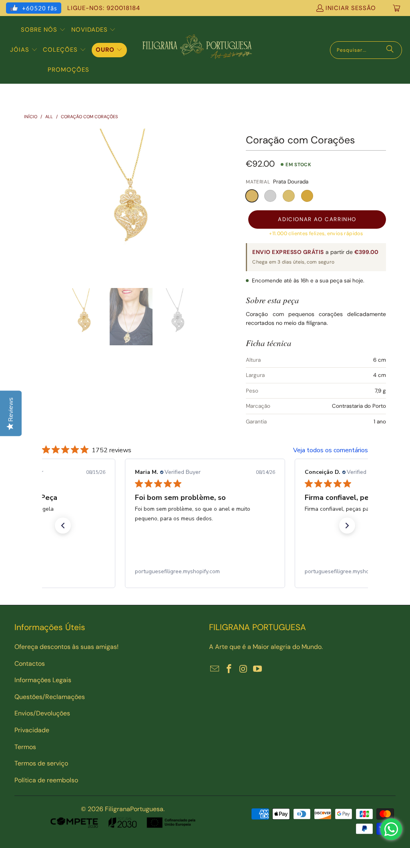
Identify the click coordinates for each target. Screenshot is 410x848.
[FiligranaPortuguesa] (197, 49)
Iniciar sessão (351, 8)
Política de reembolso (46, 780)
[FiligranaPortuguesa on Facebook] (229, 669)
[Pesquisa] (390, 50)
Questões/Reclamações (49, 697)
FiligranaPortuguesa (134, 809)
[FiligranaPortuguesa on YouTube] (258, 669)
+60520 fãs (39, 8)
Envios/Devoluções (42, 713)
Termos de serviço (41, 763)
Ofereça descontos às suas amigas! (66, 647)
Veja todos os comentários (330, 450)
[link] (205, 571)
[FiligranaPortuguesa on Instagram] (243, 669)
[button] (43, 30)
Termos (25, 747)
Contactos (29, 663)
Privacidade (31, 730)
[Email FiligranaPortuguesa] (215, 669)
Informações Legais (42, 680)
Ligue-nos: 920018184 (103, 8)
